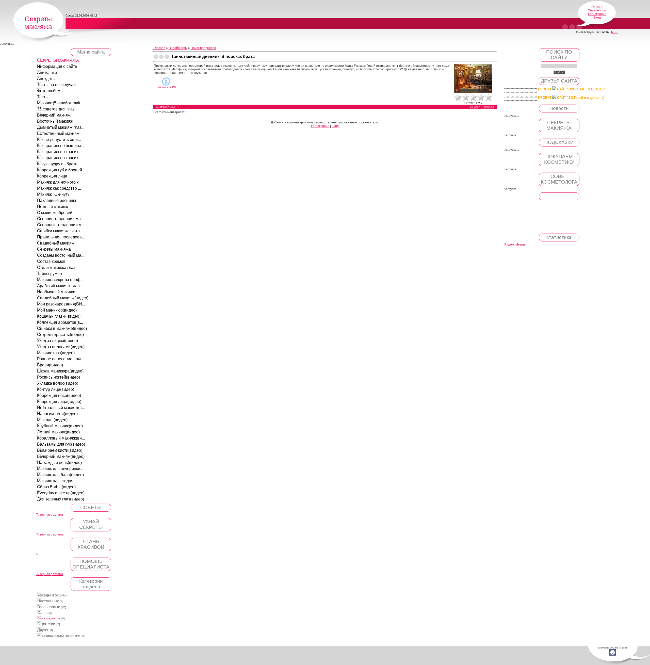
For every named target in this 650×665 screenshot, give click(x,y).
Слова (42, 613)
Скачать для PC (166, 87)
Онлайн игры (597, 10)
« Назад (475, 106)
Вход (597, 17)
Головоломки (48, 607)
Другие (43, 630)
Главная (597, 7)
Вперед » (488, 106)
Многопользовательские (58, 636)
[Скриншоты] (473, 78)
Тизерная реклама (49, 514)
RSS (614, 32)
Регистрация (597, 14)
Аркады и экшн (50, 595)
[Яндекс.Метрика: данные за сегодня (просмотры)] (514, 245)
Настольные (48, 601)
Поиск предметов (48, 618)
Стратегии (46, 624)
